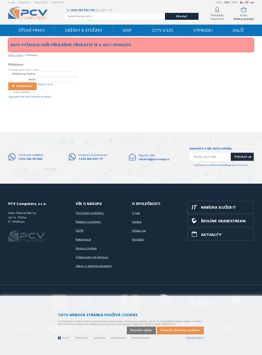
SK (251, 2)
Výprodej (203, 30)
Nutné (65, 337)
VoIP (127, 30)
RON (234, 2)
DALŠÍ (238, 30)
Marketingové (118, 337)
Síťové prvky (31, 30)
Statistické (99, 337)
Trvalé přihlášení (21, 92)
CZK (226, 2)
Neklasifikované (140, 337)
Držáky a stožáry (83, 30)
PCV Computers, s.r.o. (30, 14)
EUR (219, 2)
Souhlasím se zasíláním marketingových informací (221, 165)
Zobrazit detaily (195, 337)
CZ (241, 2)
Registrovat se (45, 84)
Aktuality (211, 235)
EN (247, 2)
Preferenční (81, 337)
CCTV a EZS (162, 30)
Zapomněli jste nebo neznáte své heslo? (30, 97)
